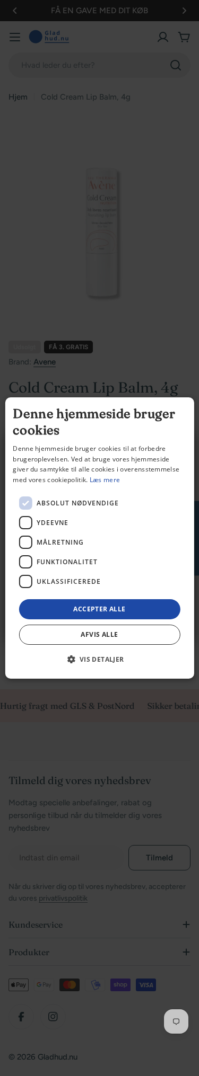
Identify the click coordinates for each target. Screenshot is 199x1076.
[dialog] (99, 538)
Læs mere (105, 479)
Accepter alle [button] (99, 608)
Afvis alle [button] (99, 634)
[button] (99, 659)
